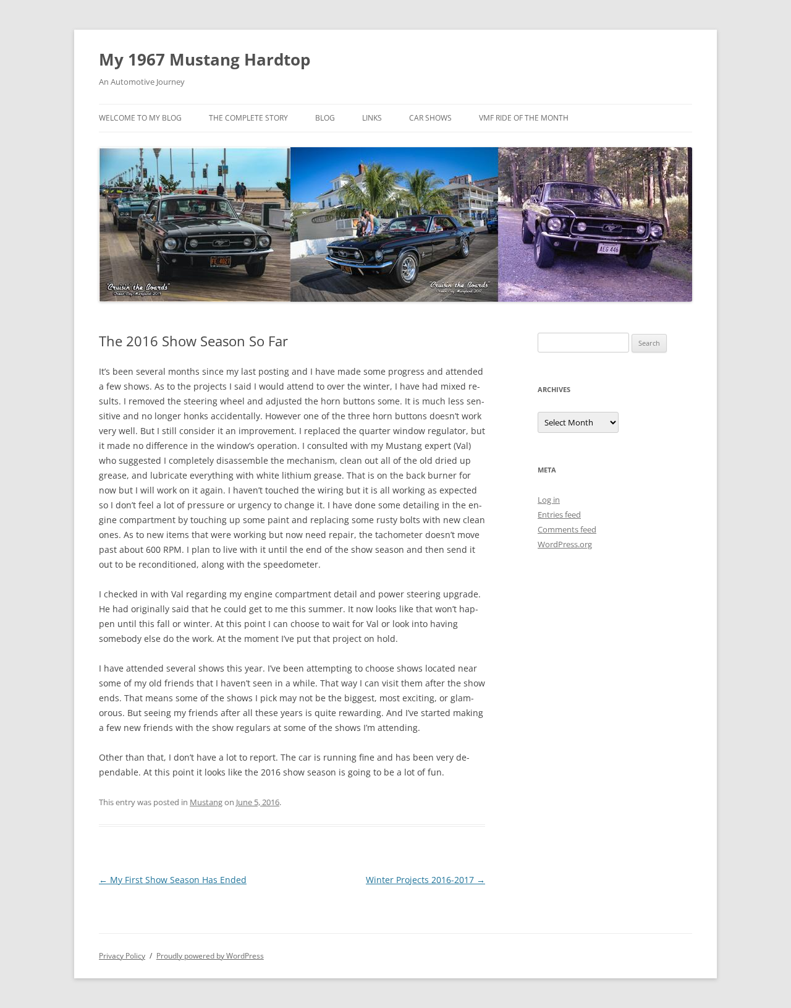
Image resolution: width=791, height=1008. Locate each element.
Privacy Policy (122, 955)
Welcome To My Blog (140, 118)
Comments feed (567, 529)
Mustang (206, 802)
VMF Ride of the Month (524, 118)
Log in (549, 499)
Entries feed (559, 514)
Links (372, 118)
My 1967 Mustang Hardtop (204, 59)
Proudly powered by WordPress (210, 955)
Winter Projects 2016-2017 (425, 880)
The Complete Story (248, 118)
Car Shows (430, 118)
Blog (325, 118)
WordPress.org (565, 544)
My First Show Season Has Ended (173, 880)
